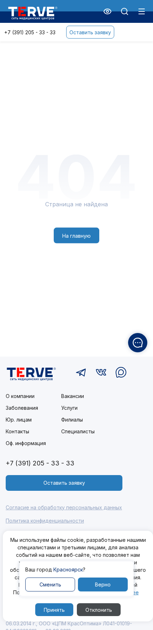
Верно (103, 584)
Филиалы (72, 420)
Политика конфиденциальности (45, 521)
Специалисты (78, 431)
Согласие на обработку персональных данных (64, 507)
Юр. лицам (19, 420)
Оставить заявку (90, 32)
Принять (54, 610)
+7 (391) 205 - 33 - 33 (30, 32)
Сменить (50, 584)
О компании (20, 396)
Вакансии (72, 396)
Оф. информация (26, 443)
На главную (76, 235)
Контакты (17, 431)
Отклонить (98, 610)
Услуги (69, 408)
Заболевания (22, 408)
